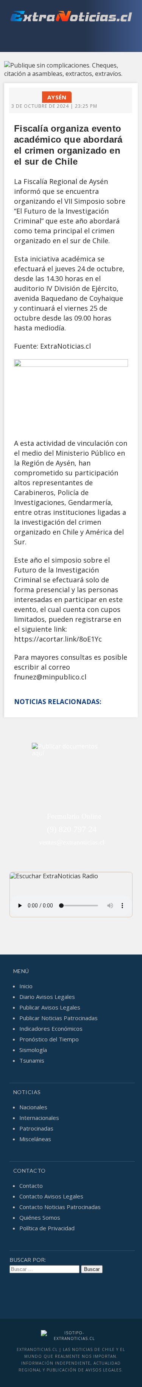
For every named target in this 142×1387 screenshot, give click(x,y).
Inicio (26, 986)
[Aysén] (29, 94)
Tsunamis (31, 1060)
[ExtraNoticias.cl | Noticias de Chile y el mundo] (71, 17)
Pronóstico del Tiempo (49, 1039)
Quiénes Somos (39, 1217)
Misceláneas (35, 1139)
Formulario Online (74, 816)
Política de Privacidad (47, 1228)
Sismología (33, 1050)
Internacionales (39, 1117)
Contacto (31, 1185)
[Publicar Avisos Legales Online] (71, 69)
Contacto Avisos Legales (51, 1196)
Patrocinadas (36, 1128)
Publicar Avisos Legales (49, 1007)
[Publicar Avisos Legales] (71, 777)
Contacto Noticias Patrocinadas (60, 1207)
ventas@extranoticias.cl (72, 842)
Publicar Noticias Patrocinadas (58, 1018)
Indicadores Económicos (51, 1028)
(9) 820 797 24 (72, 829)
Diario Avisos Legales (47, 996)
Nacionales (33, 1107)
